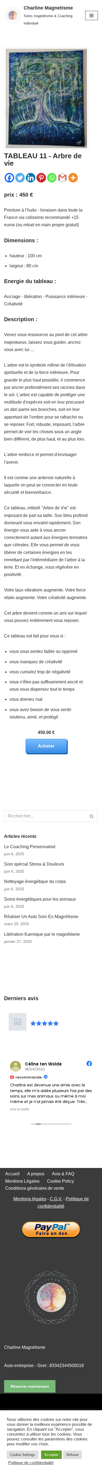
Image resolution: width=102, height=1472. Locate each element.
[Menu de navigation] (91, 15)
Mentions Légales (22, 1181)
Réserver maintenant (30, 1386)
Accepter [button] (51, 1455)
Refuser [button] (72, 1455)
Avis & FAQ (63, 1174)
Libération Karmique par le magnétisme (42, 934)
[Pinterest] (41, 177)
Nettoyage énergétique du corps (35, 881)
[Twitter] (20, 177)
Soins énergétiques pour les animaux (40, 899)
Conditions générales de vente (34, 1188)
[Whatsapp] (52, 177)
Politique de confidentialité (31, 1463)
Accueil (12, 1174)
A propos (35, 1174)
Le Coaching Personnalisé (29, 846)
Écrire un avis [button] (48, 1040)
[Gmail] (62, 177)
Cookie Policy (60, 1181)
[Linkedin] (30, 177)
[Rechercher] (92, 816)
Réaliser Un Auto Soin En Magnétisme (41, 916)
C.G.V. (56, 1199)
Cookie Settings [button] (22, 1455)
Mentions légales (29, 1199)
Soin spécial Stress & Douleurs (34, 864)
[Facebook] (9, 177)
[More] (73, 177)
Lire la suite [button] (19, 1109)
